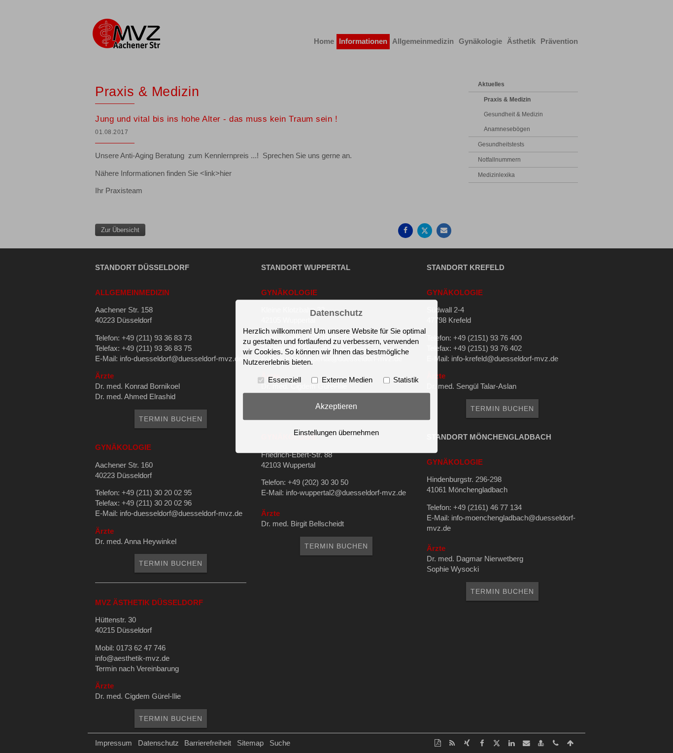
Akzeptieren (336, 406)
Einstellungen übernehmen (336, 433)
